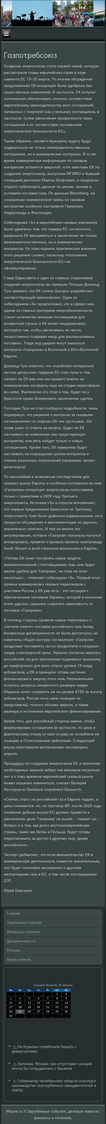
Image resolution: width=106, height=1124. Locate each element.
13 (38, 1002)
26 (29, 1011)
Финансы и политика (23, 932)
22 (57, 1007)
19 (29, 1007)
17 (11, 1007)
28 (47, 1011)
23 (66, 1007)
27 (38, 1011)
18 (20, 1007)
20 (38, 1007)
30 (66, 1011)
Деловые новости (21, 941)
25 (20, 1011)
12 (29, 1002)
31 (11, 1015)
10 (11, 1002)
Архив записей (19, 960)
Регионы (13, 950)
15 (57, 1002)
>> (15, 1047)
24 (11, 1011)
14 (47, 1002)
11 (19, 1002)
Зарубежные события (24, 923)
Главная (13, 914)
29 (57, 1011)
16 (66, 1002)
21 (47, 1007)
